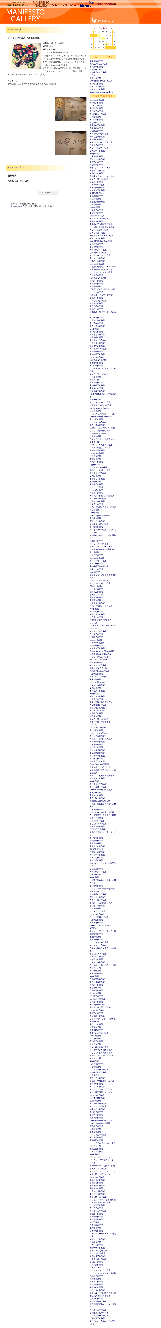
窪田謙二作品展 (96, 131)
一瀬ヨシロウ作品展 (98, 1259)
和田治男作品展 (96, 165)
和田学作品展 (95, 456)
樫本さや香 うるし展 (98, 668)
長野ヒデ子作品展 (97, 742)
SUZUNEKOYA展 (97, 193)
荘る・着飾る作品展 (98, 1301)
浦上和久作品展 (96, 1118)
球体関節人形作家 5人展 (100, 801)
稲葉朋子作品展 (96, 298)
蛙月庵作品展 (95, 436)
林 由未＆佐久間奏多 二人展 (102, 414)
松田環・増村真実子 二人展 (102, 1081)
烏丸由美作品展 (96, 244)
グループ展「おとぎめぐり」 (102, 702)
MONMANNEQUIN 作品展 (101, 81)
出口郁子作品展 (96, 120)
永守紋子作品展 (96, 1041)
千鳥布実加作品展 (97, 1185)
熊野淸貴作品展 (96, 747)
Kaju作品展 (94, 513)
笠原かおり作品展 (97, 1191)
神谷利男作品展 (96, 860)
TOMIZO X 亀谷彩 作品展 (101, 445)
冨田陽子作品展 (96, 1262)
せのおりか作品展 (97, 1290)
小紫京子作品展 (96, 182)
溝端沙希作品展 (96, 934)
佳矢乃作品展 (95, 1044)
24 (107, 45)
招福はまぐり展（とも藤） (101, 470)
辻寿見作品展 (95, 204)
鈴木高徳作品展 (96, 337)
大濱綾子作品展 (96, 484)
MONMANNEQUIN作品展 (101, 241)
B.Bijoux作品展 (96, 586)
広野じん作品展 (96, 592)
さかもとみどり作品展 (99, 148)
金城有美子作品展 (97, 187)
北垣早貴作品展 (96, 1064)
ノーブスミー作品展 (98, 945)
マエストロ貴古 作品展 (100, 448)
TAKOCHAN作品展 (98, 278)
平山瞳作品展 (95, 481)
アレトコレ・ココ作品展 (100, 255)
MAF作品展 (95, 1222)
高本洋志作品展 (96, 128)
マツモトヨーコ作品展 (99, 179)
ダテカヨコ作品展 (97, 86)
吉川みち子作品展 (97, 826)
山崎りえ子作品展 (97, 137)
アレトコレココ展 (97, 710)
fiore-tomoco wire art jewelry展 (101, 92)
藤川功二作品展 (96, 1282)
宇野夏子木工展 (96, 111)
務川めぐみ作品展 (97, 261)
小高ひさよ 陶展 (97, 233)
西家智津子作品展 (97, 391)
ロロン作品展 (95, 78)
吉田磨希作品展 (96, 67)
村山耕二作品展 (96, 699)
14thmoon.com (16, 206)
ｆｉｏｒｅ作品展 (97, 1239)
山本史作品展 (95, 1132)
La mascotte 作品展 (97, 185)
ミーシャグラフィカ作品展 (101, 272)
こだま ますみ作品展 (98, 467)
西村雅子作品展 (96, 1002)
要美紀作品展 (95, 476)
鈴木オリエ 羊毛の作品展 (100, 405)
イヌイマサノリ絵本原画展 (101, 1050)
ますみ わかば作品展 (98, 1250)
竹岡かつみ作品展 (97, 320)
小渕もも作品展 (96, 569)
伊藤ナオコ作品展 (97, 1248)
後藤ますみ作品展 (97, 170)
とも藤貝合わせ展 (97, 202)
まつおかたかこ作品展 (99, 1033)
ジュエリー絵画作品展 (99, 524)
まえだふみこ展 (96, 595)
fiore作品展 (94, 154)
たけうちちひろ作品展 (99, 942)
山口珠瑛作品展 (96, 196)
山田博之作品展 (96, 923)
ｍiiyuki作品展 (95, 122)
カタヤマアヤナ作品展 (99, 134)
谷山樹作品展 (95, 1242)
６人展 (92, 75)
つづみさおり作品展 (98, 1135)
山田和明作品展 (96, 1084)
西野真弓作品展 (96, 996)
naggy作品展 (95, 207)
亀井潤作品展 (95, 1228)
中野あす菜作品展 (97, 1194)
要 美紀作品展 (96, 317)
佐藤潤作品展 (95, 716)
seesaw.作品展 (95, 1036)
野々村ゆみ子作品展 (98, 114)
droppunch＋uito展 (97, 216)
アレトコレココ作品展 (99, 219)
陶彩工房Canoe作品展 (99, 64)
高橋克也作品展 (96, 857)
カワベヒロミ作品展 (98, 900)
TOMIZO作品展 (96, 105)
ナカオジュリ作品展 (98, 340)
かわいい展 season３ (98, 682)
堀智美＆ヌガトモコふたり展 (102, 176)
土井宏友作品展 (96, 323)
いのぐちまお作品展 (98, 301)
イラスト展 (94, 380)
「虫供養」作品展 (97, 343)
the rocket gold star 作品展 (100, 515)
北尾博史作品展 (96, 156)
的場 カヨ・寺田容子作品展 (101, 295)
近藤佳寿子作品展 (97, 190)
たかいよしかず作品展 (99, 580)
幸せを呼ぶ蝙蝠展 (97, 708)
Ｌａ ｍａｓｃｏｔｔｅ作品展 (103, 1273)
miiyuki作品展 (95, 199)
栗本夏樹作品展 (96, 61)
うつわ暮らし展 (96, 490)
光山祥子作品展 (96, 284)
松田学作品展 (95, 399)
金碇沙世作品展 (96, 1183)
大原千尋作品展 (96, 1225)
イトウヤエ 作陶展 (98, 677)
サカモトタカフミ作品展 (100, 1270)
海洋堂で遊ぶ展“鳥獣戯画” (101, 1007)
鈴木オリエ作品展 (97, 603)
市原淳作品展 (95, 459)
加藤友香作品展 (96, 973)
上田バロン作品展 (97, 1180)
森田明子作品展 (96, 1115)
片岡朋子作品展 (96, 210)
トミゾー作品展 (96, 563)
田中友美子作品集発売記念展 (102, 496)
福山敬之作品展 (96, 173)
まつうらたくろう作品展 (100, 402)
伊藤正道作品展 (96, 869)
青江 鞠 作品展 (97, 798)
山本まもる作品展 (97, 846)
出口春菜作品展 (96, 1137)
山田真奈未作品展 (97, 753)
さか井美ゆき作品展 (98, 72)
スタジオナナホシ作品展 (100, 767)
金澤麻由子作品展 (97, 125)
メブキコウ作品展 (97, 1086)
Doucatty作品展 (96, 640)
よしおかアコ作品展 (98, 824)
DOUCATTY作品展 (98, 829)
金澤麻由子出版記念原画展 (101, 224)
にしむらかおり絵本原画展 (101, 1053)
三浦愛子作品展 (96, 145)
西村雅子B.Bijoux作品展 (100, 671)
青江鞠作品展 (95, 518)
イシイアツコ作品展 (98, 349)
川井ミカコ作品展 (97, 89)
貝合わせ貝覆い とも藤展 (101, 606)
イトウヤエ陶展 (96, 487)
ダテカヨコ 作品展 (98, 787)
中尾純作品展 (95, 679)
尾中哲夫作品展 (96, 103)
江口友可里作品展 (97, 979)
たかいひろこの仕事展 (99, 1047)
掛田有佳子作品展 (97, 1256)
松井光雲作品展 (96, 759)
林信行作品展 (95, 1067)
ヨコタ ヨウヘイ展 (97, 911)
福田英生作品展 (96, 1299)
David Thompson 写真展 (99, 764)
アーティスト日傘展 (98, 1106)
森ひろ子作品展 (96, 1208)
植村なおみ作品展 (97, 334)
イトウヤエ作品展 (97, 756)
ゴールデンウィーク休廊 (100, 1202)
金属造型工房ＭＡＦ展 (99, 1313)
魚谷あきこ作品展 (97, 778)
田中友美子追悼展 (97, 1004)
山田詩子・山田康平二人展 (101, 903)
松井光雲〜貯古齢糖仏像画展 (102, 227)
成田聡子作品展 (96, 1217)
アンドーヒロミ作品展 (99, 917)
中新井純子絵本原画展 (99, 566)
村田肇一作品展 (96, 493)
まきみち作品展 (96, 309)
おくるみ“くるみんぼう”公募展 (103, 1200)
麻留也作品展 (95, 69)
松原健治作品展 (96, 990)
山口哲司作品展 (96, 84)
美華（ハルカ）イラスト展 (101, 142)
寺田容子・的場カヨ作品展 (101, 739)
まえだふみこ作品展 (98, 1168)
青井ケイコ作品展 (97, 258)
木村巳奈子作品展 (97, 691)
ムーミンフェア (96, 1267)
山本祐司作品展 (96, 139)
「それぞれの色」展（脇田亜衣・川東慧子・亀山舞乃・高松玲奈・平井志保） (103, 815)
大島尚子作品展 (96, 1276)
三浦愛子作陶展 (96, 275)
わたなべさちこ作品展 (99, 657)
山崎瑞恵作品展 (96, 1188)
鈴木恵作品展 (95, 1129)
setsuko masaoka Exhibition (100, 408)
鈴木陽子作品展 (96, 541)
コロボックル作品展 (98, 422)
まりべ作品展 (95, 993)
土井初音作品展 (96, 221)
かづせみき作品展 (97, 906)
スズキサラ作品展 (97, 750)
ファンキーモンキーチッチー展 (103, 931)
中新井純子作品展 (97, 385)
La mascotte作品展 (97, 100)
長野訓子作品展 (96, 108)
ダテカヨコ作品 (96, 1152)
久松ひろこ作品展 (97, 852)
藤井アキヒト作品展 (98, 561)
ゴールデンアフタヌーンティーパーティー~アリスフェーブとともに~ (103, 1160)
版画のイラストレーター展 (101, 546)
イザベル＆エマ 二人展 (100, 168)
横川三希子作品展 (97, 151)
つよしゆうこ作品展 (98, 1197)
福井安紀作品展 (96, 1287)
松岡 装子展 (95, 1075)
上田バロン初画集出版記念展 (102, 775)
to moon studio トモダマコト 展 (102, 1166)
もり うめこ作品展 (97, 1253)
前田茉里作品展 (96, 303)
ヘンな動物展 (95, 1038)
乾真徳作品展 (95, 1279)
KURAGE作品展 (96, 849)
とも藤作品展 (95, 117)
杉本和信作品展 (96, 1231)
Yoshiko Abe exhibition (98, 660)
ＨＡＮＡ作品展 (96, 1245)
